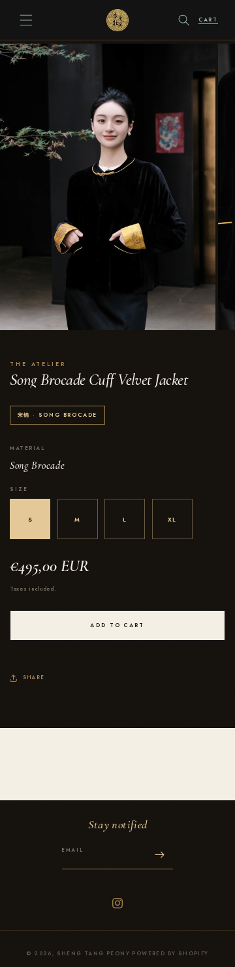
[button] (26, 20)
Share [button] (33, 677)
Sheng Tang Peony (93, 953)
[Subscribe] (159, 854)
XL (172, 519)
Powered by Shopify (170, 953)
